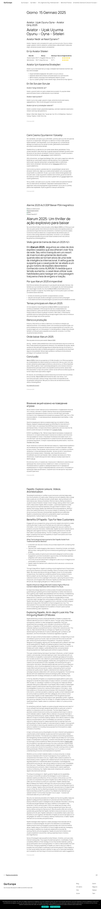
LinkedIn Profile (57, 430)
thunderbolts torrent (33, 385)
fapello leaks (69, 741)
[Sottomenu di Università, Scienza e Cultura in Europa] (96, 2)
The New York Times (33, 442)
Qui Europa (8, 2)
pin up (33, 459)
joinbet (63, 176)
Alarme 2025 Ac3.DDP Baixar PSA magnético (50, 205)
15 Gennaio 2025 (30, 121)
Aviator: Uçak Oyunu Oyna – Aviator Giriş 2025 (45, 23)
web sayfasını (45, 155)
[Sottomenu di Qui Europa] (28, 2)
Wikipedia (56, 164)
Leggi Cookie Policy (55, 906)
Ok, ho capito (45, 906)
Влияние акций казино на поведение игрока (47, 404)
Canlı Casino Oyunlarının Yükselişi (45, 135)
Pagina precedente (11, 875)
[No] (99, 904)
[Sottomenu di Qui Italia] (36, 2)
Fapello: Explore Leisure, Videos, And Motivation (44, 490)
